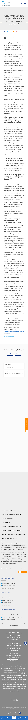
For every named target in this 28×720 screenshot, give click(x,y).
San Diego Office (14, 653)
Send (24, 572)
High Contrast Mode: (12, 713)
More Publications (26, 424)
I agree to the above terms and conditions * (13, 568)
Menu (14, 718)
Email (13, 31)
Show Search (21, 3)
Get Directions (14, 639)
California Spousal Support (9, 336)
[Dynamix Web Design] (14, 704)
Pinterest (16, 31)
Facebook (4, 31)
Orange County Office (14, 643)
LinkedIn (10, 31)
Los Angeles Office (14, 632)
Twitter (7, 31)
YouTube (14, 700)
